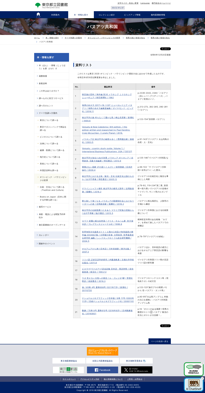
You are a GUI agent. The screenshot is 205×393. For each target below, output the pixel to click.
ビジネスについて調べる (51, 137)
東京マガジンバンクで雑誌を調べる (53, 128)
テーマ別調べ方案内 (48, 113)
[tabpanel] (102, 351)
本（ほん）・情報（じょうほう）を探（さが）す (52, 67)
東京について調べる (49, 120)
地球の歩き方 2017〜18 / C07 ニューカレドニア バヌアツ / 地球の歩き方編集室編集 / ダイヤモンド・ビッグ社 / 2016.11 (107, 108)
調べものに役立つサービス (51, 98)
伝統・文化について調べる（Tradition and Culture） (52, 188)
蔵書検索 (43, 76)
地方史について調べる (50, 157)
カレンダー (44, 235)
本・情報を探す (45, 57)
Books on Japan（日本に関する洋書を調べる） (53, 198)
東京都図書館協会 (69, 361)
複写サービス (45, 207)
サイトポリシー (69, 379)
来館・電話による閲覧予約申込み (52, 215)
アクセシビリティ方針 (89, 379)
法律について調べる (49, 143)
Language (145, 3)
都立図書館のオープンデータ (52, 225)
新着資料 (43, 83)
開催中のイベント (47, 243)
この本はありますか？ (49, 91)
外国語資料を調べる (49, 170)
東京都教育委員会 (134, 361)
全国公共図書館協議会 (102, 361)
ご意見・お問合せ (135, 379)
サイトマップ (118, 8)
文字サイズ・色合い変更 (128, 3)
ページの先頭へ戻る (159, 341)
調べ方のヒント (46, 105)
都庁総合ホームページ (161, 3)
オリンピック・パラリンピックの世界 (53, 178)
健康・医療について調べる (52, 150)
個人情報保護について (113, 379)
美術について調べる (49, 163)
